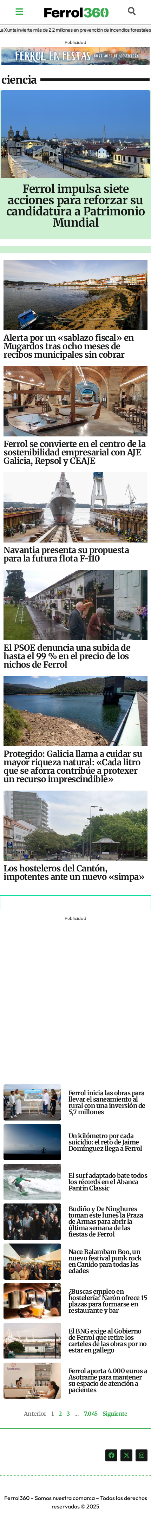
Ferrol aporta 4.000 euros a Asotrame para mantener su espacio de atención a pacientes (107, 1380)
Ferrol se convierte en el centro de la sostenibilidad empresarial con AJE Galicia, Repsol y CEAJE (74, 452)
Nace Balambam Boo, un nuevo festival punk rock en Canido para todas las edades (105, 1261)
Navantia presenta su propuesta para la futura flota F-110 (66, 554)
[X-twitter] (126, 1455)
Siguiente (115, 1413)
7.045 (91, 1413)
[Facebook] (111, 1455)
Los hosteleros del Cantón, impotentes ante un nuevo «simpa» (74, 872)
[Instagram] (141, 1455)
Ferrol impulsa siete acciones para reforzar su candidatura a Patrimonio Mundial (75, 206)
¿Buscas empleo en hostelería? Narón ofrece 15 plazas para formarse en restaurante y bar (107, 1300)
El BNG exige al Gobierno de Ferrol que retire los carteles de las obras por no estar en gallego (107, 1340)
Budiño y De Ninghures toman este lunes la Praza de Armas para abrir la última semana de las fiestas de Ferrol (105, 1221)
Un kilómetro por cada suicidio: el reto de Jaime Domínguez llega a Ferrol (105, 1142)
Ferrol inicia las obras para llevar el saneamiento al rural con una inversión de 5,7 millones (106, 1102)
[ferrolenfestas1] (75, 62)
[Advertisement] (75, 998)
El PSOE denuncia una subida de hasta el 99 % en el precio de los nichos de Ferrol (67, 656)
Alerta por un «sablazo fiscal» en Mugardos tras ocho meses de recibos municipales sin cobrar (69, 346)
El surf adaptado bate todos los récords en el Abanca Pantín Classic (107, 1181)
